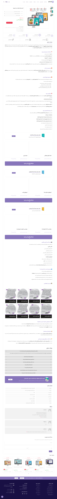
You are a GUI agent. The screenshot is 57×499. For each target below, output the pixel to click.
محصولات (35, 1)
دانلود (13, 136)
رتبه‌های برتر (30, 1)
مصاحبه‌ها (27, 1)
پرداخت (22, 15)
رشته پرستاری (41, 1)
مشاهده (10, 379)
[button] (28, 473)
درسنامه (22, 13)
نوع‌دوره (22, 11)
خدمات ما (38, 1)
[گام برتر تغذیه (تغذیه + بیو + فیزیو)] (51, 7)
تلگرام (16, 478)
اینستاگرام (22, 478)
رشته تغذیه (45, 1)
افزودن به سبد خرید (9, 22)
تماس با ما (24, 1)
